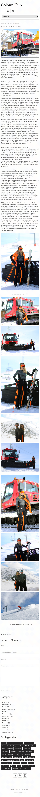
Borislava (16, 23)
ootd (17, 760)
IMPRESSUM (25, 789)
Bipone (3, 745)
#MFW (3, 743)
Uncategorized (6, 732)
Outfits (4, 720)
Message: (4, 666)
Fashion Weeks (7, 709)
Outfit (21, 760)
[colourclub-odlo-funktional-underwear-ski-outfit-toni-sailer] (20, 533)
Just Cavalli (21, 751)
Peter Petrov (16, 763)
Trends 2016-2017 (6, 768)
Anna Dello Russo (29, 743)
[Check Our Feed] (7, 9)
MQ (3, 760)
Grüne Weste (27, 748)
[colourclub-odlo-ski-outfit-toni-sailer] (20, 297)
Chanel (9, 745)
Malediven (27, 754)
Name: (3, 645)
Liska (16, 754)
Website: (3, 659)
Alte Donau (10, 743)
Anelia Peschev (18, 743)
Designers (5, 704)
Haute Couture (5, 751)
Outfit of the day (29, 760)
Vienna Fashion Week (25, 768)
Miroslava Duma (17, 757)
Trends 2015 (31, 766)
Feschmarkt (10, 748)
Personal (5, 723)
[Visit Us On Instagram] (12, 9)
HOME (12, 789)
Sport (4, 727)
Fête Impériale (18, 748)
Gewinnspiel (6, 714)
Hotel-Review (6, 716)
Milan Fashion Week (6, 757)
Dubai (21, 745)
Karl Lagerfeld (29, 751)
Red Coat (31, 763)
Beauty (4, 702)
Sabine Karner (5, 766)
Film (3, 711)
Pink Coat (24, 763)
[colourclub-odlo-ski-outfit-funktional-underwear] (20, 563)
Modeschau (31, 757)
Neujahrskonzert (10, 760)
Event (33, 745)
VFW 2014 (15, 768)
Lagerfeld (10, 754)
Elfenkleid (27, 745)
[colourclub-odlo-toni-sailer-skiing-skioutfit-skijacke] (20, 592)
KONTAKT (17, 789)
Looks (21, 754)
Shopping (5, 725)
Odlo (4, 203)
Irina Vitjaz (13, 751)
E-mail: (9, 652)
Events (4, 707)
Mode (4, 718)
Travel (4, 730)
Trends (24, 766)
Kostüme (4, 754)
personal (9, 763)
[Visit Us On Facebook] (3, 9)
